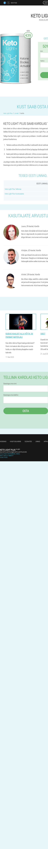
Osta (26, 411)
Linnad (37, 441)
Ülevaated (28, 441)
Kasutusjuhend (15, 441)
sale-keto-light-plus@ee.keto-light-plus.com (13, 452)
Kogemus (3, 441)
